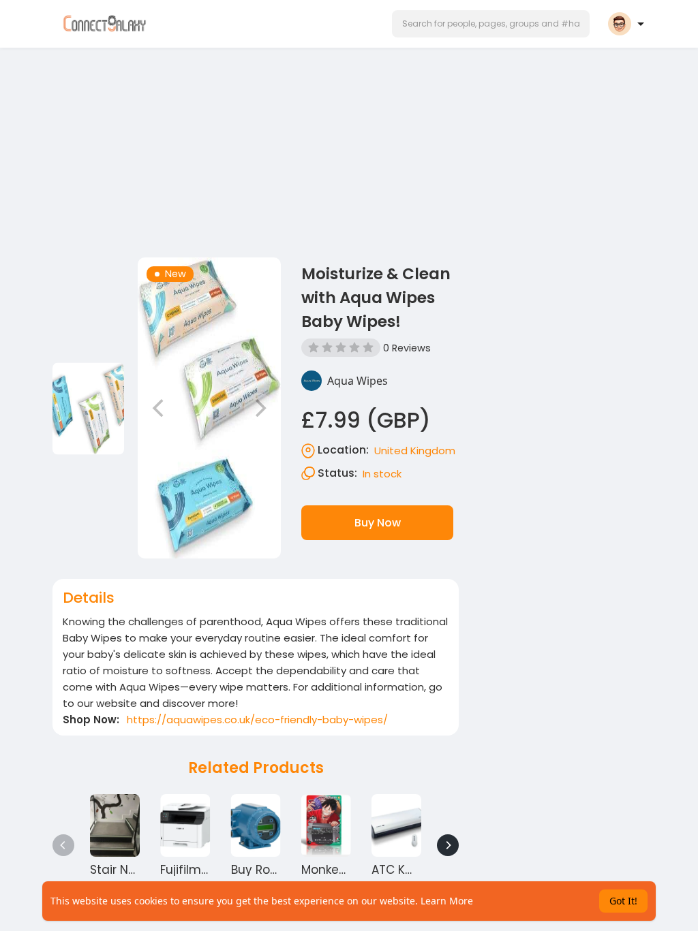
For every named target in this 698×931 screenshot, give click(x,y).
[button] (491, 23)
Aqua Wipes (357, 380)
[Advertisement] (349, 148)
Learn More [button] (447, 900)
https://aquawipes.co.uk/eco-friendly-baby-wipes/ (257, 719)
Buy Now (377, 523)
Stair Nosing (125, 870)
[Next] (448, 845)
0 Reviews (407, 348)
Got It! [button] (623, 900)
